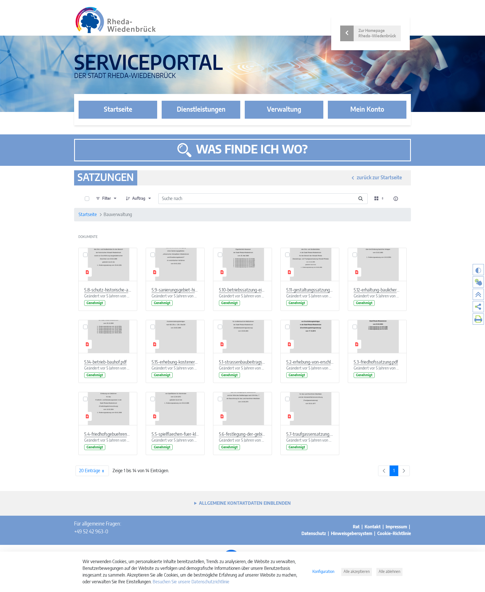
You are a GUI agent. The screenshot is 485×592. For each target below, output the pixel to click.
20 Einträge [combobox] (89, 471)
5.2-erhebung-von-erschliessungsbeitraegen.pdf (309, 362)
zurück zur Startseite (379, 177)
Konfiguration (323, 572)
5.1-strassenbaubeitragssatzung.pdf (242, 362)
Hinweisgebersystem (351, 533)
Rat (356, 527)
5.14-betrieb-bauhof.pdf (105, 362)
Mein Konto (367, 109)
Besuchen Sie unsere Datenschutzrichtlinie (191, 582)
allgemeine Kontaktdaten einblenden (245, 503)
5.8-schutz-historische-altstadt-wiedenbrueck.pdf (107, 290)
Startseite (118, 109)
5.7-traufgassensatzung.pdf (309, 434)
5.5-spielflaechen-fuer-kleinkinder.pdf (175, 434)
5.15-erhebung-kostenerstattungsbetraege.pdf (175, 362)
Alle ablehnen (389, 572)
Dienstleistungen (201, 109)
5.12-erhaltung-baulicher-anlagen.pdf (377, 290)
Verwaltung (284, 109)
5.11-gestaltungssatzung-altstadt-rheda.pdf (309, 290)
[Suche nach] (360, 198)
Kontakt (373, 527)
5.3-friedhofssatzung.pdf (376, 362)
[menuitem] (478, 306)
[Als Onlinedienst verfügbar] (478, 282)
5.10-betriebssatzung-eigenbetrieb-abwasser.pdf (242, 290)
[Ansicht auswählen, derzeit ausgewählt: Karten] (379, 198)
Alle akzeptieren (357, 572)
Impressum (396, 527)
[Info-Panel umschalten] (395, 198)
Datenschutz (313, 533)
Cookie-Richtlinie (394, 533)
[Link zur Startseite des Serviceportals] (115, 20)
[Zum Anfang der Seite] (478, 294)
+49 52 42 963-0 (91, 531)
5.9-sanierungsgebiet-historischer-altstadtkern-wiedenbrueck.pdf (175, 290)
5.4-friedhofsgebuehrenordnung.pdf (107, 434)
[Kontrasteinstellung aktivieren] (478, 269)
